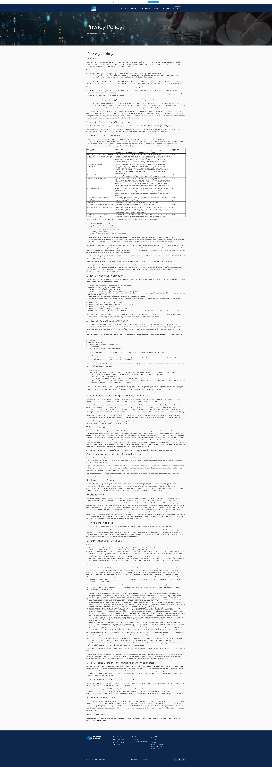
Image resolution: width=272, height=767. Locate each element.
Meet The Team (155, 748)
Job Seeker (124, 8)
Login (177, 8)
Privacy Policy (134, 759)
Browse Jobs (167, 8)
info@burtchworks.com (139, 741)
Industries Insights (156, 746)
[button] (134, 8)
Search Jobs (154, 740)
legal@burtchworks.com (101, 720)
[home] (93, 8)
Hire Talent (154, 742)
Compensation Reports (158, 744)
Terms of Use (144, 759)
